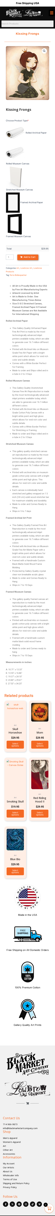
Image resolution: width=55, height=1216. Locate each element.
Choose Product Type (17, 120)
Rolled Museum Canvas (17, 163)
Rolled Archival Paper (36, 132)
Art (17, 268)
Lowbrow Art (26, 268)
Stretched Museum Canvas (19, 189)
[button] (44, 51)
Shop (7, 1131)
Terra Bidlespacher (18, 275)
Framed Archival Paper (31, 202)
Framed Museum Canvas (18, 236)
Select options (15, 744)
